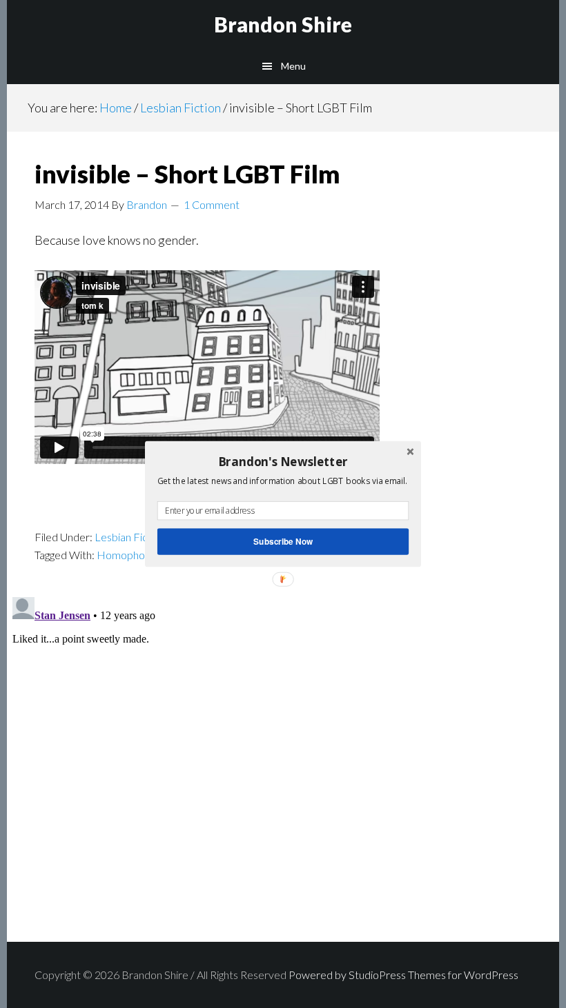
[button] (283, 461)
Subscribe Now (283, 541)
